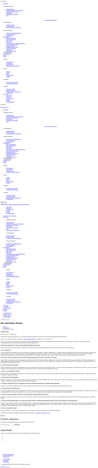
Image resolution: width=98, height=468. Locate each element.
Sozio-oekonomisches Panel (50, 20)
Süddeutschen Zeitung (30, 339)
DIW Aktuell (9, 40)
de (6, 203)
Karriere (8, 99)
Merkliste (9, 215)
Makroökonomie (10, 9)
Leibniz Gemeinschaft (8, 454)
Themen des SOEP (10, 89)
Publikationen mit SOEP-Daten (13, 91)
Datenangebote (9, 35)
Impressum (5, 460)
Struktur (8, 71)
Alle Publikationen (7, 52)
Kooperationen (9, 93)
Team (7, 74)
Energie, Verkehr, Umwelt (12, 11)
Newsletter (3, 427)
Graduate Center (10, 98)
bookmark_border (5, 107)
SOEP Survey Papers (11, 51)
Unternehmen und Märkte (12, 14)
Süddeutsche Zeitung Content (43, 412)
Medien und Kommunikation (12, 66)
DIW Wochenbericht (11, 38)
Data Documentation (11, 48)
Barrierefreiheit (6, 459)
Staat (7, 15)
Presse (4, 55)
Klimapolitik (9, 13)
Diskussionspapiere (10, 46)
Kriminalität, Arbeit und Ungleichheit (14, 10)
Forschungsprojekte (10, 34)
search (2, 1)
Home (4, 326)
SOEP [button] (4, 56)
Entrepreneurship (10, 26)
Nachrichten (9, 63)
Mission (8, 72)
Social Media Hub (10, 102)
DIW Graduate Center (8, 455)
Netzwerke (8, 96)
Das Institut (8, 95)
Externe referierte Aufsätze (12, 44)
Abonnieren (17, 424)
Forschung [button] (5, 3)
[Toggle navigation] (6, 1)
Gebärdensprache (7, 315)
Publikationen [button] (6, 37)
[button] (3, 1)
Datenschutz (6, 461)
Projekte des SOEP (10, 90)
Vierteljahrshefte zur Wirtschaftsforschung (15, 43)
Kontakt (8, 76)
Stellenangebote (9, 75)
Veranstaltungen (7, 54)
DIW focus (8, 42)
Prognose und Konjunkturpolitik (13, 33)
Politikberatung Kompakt (12, 47)
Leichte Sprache (7, 317)
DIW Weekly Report (11, 39)
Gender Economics (10, 25)
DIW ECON (6, 456)
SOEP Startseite (9, 62)
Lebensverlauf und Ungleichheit (13, 27)
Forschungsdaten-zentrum (12, 83)
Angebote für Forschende (12, 82)
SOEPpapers (9, 49)
